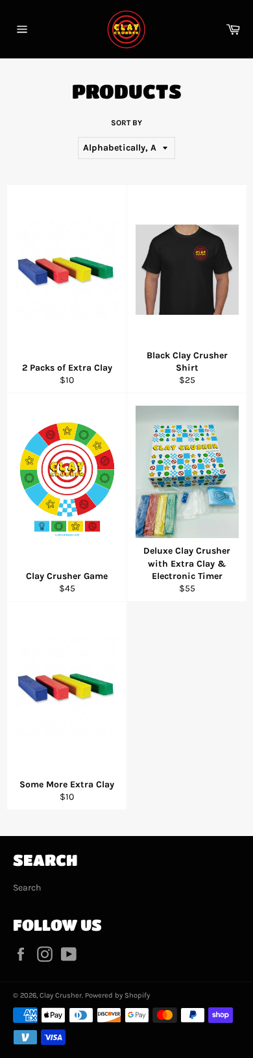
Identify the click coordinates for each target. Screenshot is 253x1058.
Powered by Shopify (117, 995)
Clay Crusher (61, 995)
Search (27, 887)
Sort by (126, 122)
